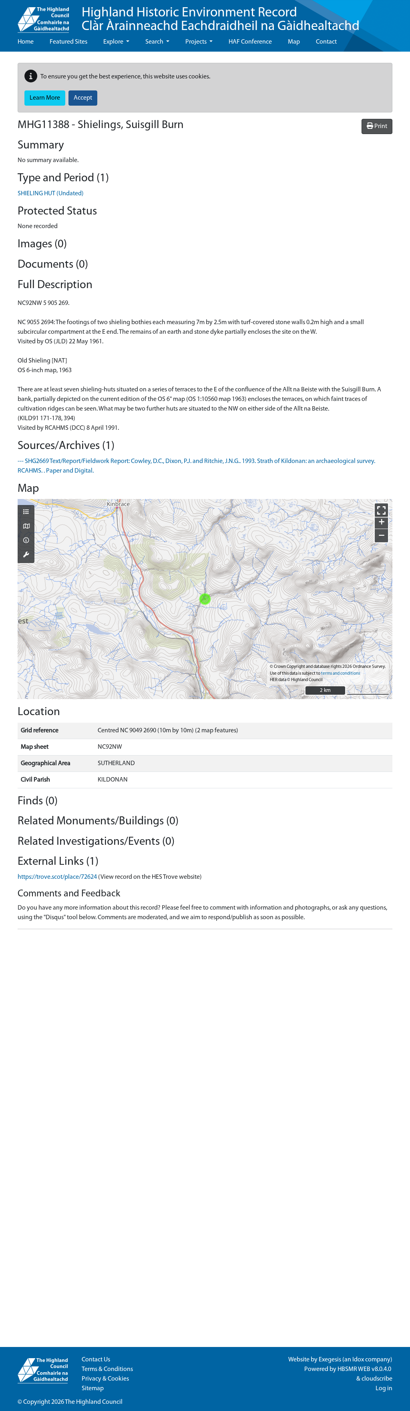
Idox (358, 1360)
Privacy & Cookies (105, 1379)
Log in (384, 1388)
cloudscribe (377, 1379)
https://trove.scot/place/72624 (57, 877)
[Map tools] (26, 555)
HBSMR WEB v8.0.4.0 (365, 1369)
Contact (326, 42)
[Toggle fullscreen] (381, 510)
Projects (196, 42)
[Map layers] (26, 512)
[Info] (26, 541)
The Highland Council (94, 1402)
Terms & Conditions (107, 1369)
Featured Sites (68, 42)
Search (155, 42)
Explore (114, 42)
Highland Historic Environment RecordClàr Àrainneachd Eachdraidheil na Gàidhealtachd (221, 19)
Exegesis (330, 1360)
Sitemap (93, 1388)
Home (26, 42)
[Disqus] (205, 1036)
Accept (83, 98)
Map (294, 42)
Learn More (45, 98)
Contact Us (96, 1360)
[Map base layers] (26, 527)
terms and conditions (340, 673)
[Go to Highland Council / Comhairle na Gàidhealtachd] (43, 16)
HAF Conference (250, 42)
